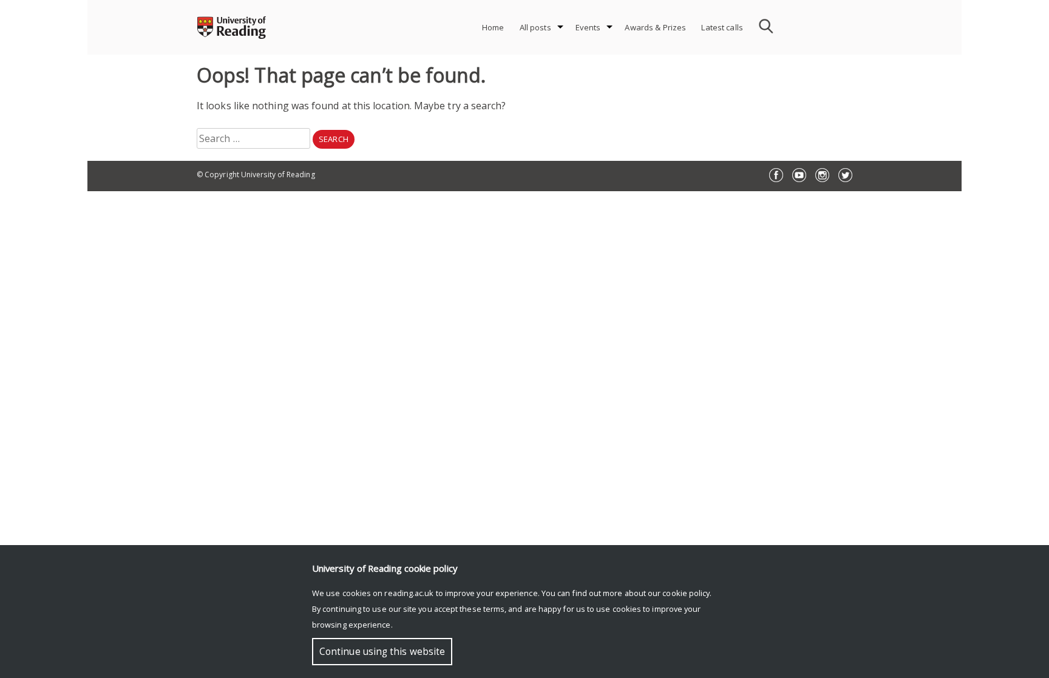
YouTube (799, 175)
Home (493, 27)
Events (588, 27)
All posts (535, 27)
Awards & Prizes (655, 27)
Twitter (845, 175)
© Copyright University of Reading (256, 174)
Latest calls (722, 27)
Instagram (822, 175)
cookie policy (686, 593)
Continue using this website (382, 651)
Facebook (776, 175)
